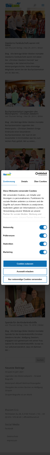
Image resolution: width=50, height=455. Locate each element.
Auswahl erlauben (25, 271)
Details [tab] (24, 181)
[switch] (43, 235)
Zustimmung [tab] (9, 181)
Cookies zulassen (25, 263)
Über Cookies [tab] (40, 181)
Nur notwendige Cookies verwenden (25, 279)
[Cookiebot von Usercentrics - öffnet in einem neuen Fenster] (35, 174)
